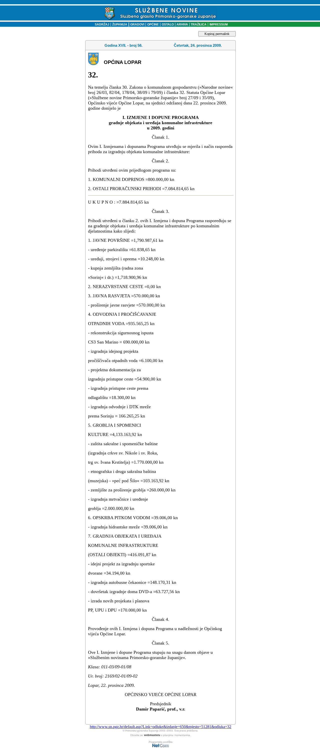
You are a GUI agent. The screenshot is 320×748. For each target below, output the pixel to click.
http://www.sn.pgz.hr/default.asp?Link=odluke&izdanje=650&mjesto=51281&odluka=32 (160, 727)
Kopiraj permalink (217, 34)
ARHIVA (182, 24)
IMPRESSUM (219, 24)
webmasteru (152, 735)
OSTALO (168, 24)
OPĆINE (153, 24)
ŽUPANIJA (119, 24)
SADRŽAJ (100, 24)
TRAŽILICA (198, 24)
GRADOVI (137, 24)
